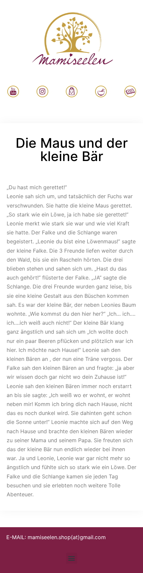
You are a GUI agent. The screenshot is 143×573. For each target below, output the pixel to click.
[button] (71, 558)
